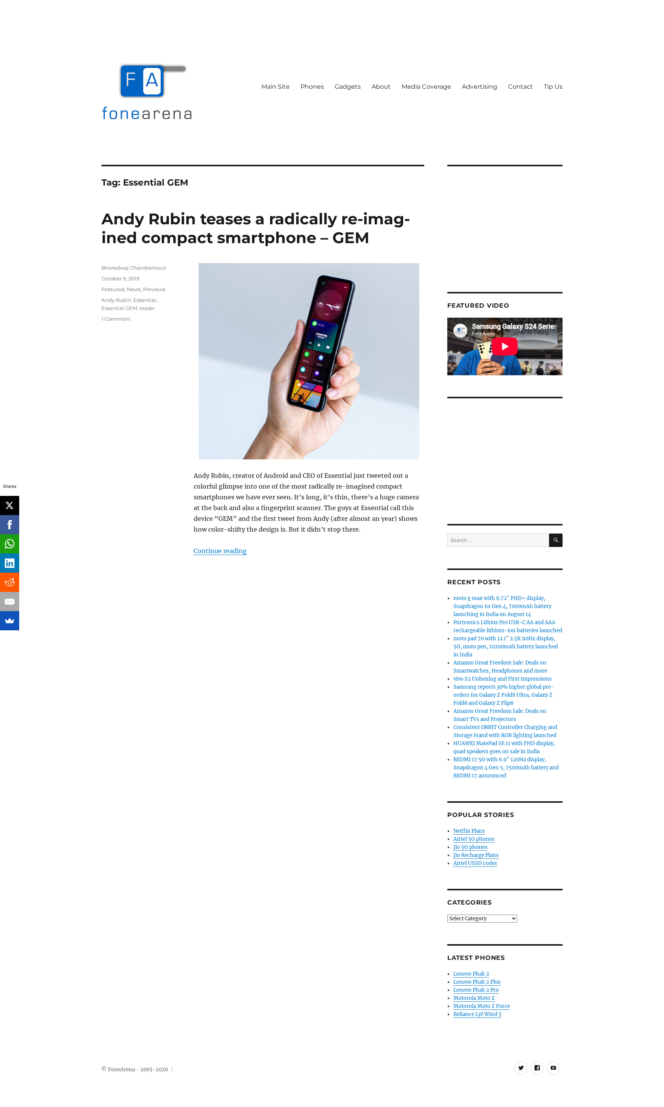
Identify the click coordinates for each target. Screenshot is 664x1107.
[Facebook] (9, 524)
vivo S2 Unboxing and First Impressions (502, 679)
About (381, 86)
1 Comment (115, 319)
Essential (144, 300)
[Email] (9, 601)
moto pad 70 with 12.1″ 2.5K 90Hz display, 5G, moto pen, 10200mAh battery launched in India (505, 646)
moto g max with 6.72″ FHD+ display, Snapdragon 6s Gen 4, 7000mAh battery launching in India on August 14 (502, 606)
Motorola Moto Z (474, 998)
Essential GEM (119, 308)
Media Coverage (426, 86)
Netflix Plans (469, 831)
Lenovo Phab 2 (471, 974)
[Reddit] (9, 582)
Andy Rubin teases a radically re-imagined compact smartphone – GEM (255, 228)
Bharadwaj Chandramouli (133, 268)
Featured (112, 289)
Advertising (479, 86)
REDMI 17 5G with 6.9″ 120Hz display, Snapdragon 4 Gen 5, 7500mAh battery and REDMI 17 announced (506, 767)
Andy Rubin (116, 300)
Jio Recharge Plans (476, 855)
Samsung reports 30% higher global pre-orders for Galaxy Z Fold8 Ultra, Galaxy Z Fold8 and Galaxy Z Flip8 (503, 695)
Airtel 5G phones (474, 839)
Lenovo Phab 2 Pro (476, 990)
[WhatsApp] (9, 544)
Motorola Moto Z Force (481, 1006)
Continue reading (220, 551)
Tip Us (553, 86)
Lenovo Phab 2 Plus (477, 982)
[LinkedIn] (9, 563)
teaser (147, 308)
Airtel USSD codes (475, 863)
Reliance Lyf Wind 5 (477, 1014)
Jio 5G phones (470, 847)
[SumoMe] (9, 620)
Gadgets (348, 86)
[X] (9, 505)
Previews (154, 289)
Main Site (275, 86)
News (134, 289)
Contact (520, 86)
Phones (312, 86)
